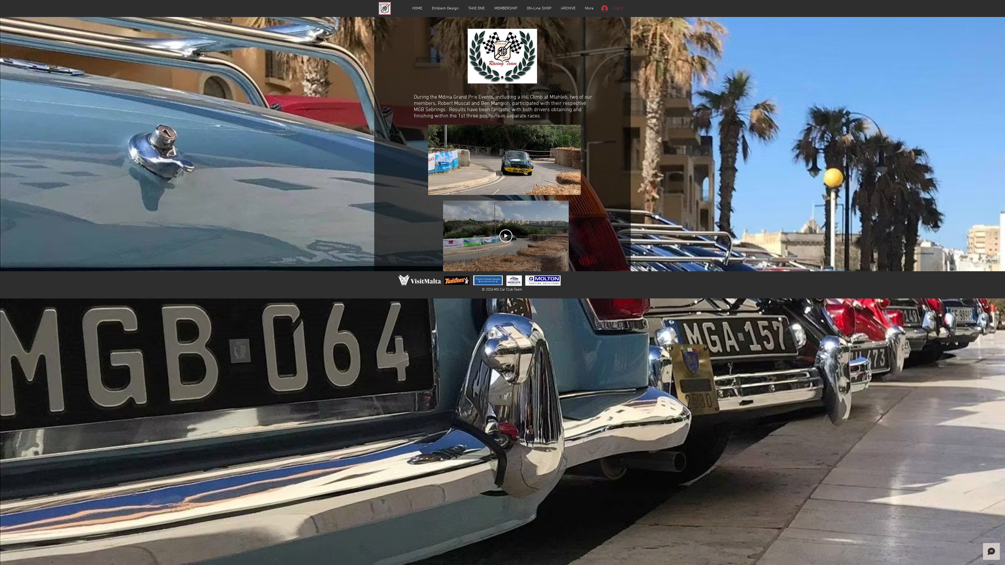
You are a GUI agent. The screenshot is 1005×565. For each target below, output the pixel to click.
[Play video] (505, 235)
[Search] (625, 8)
